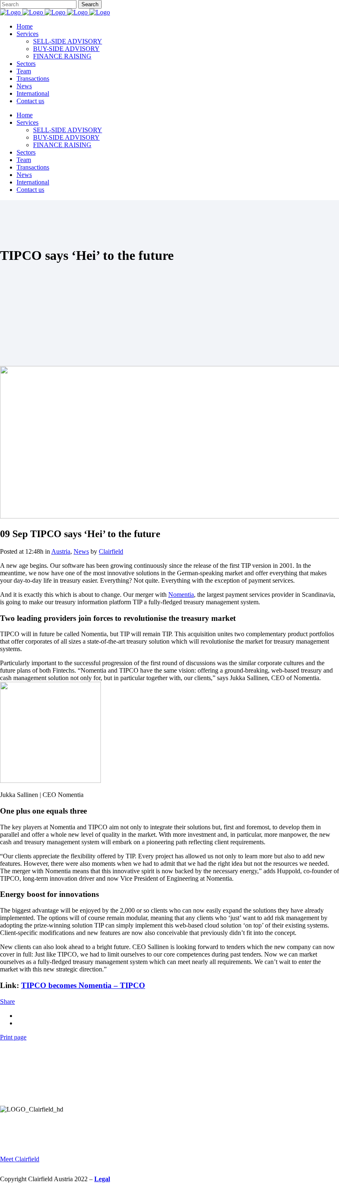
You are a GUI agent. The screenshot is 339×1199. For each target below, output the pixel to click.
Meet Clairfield (19, 1159)
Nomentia (181, 594)
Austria (60, 551)
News (81, 551)
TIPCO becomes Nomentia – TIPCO (83, 985)
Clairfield (111, 551)
